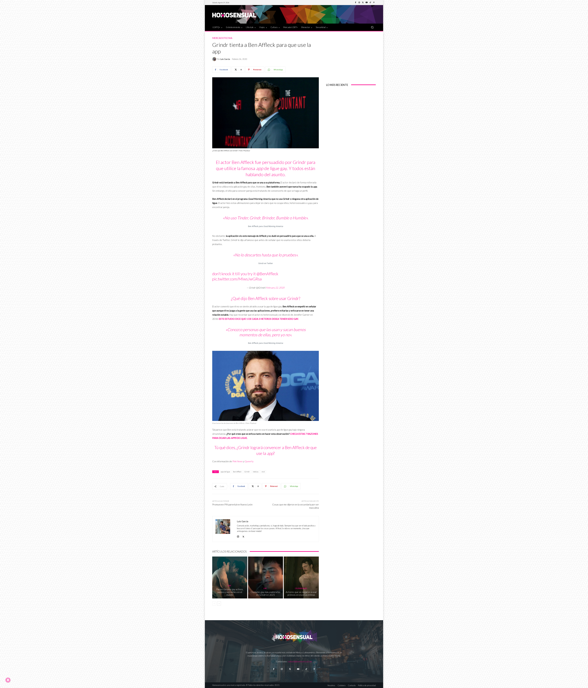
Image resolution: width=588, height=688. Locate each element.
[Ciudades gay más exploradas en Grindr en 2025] (265, 577)
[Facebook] (355, 2)
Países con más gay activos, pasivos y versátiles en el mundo (229, 592)
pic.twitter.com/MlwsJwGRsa (237, 278)
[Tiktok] (306, 669)
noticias (255, 472)
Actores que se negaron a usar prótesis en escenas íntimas (301, 593)
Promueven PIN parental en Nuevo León (232, 504)
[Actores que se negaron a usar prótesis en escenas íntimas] (301, 577)
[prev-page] (214, 604)
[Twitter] (363, 2)
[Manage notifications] (8, 680)
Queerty (249, 461)
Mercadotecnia (222, 38)
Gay (229, 585)
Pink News (237, 461)
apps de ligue (225, 472)
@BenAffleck (267, 273)
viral (263, 472)
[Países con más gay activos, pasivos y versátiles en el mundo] (229, 577)
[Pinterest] (374, 2)
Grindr (247, 472)
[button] (372, 27)
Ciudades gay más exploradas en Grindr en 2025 (265, 593)
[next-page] (219, 604)
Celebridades (301, 588)
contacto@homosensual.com (300, 661)
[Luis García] (214, 59)
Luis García (225, 59)
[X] (243, 536)
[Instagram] (359, 2)
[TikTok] (370, 2)
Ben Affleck (237, 472)
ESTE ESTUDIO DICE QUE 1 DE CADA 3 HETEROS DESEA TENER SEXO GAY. (259, 318)
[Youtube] (366, 2)
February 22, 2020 (275, 287)
